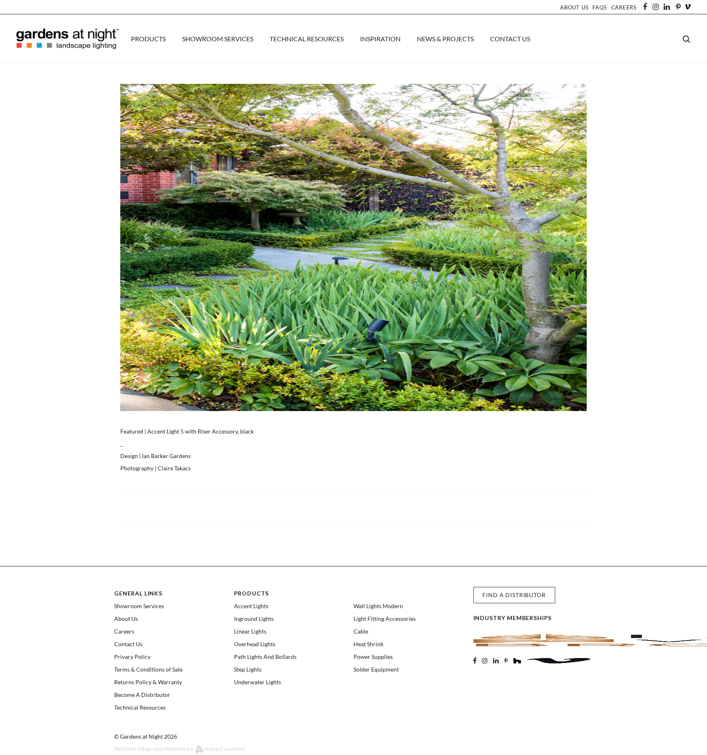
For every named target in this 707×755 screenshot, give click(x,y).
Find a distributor (513, 594)
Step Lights (247, 669)
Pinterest (678, 6)
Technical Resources (307, 39)
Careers (624, 7)
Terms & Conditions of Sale (148, 669)
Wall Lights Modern (378, 605)
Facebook (647, 7)
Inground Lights (254, 618)
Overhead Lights (254, 643)
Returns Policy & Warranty (148, 682)
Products (148, 39)
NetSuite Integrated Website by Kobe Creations (179, 748)
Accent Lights (251, 605)
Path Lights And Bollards (265, 656)
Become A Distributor (142, 694)
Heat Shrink (368, 643)
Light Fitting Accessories (385, 618)
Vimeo (688, 6)
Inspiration (380, 39)
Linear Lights (250, 631)
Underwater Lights (257, 682)
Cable (361, 631)
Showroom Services (217, 39)
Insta (656, 7)
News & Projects (445, 39)
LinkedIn (670, 7)
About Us (574, 7)
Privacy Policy (132, 656)
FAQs (599, 7)
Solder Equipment (376, 669)
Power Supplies (373, 656)
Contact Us (510, 39)
